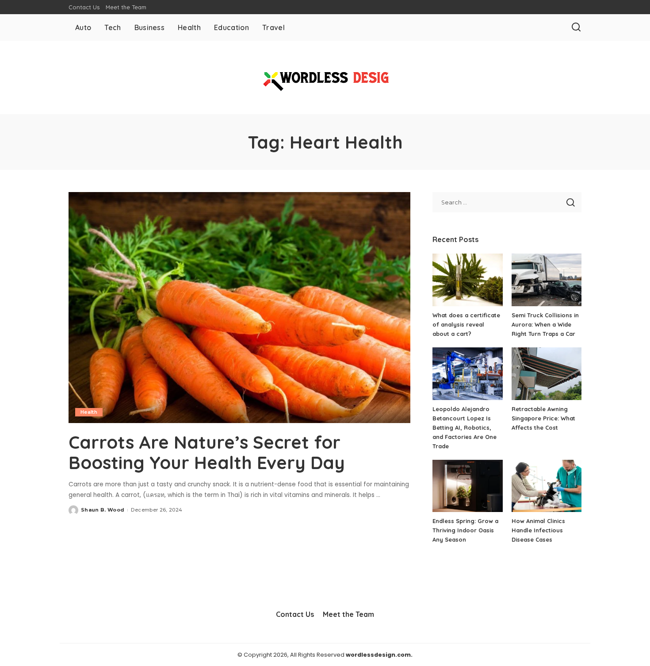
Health (88, 412)
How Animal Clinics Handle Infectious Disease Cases (538, 530)
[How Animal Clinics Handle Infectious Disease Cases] (546, 486)
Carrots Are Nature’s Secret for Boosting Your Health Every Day (207, 452)
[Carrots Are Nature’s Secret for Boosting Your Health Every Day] (239, 307)
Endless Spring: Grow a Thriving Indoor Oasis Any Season (465, 530)
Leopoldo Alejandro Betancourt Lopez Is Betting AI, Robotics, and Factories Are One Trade (464, 427)
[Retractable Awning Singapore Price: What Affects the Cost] (546, 373)
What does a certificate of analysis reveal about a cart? (466, 324)
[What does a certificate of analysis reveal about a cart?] (467, 280)
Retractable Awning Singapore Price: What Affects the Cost (543, 418)
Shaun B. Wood (102, 510)
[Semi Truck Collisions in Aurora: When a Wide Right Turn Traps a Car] (546, 280)
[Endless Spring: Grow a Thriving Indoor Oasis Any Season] (467, 486)
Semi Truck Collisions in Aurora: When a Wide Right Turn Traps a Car (545, 324)
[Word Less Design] (325, 77)
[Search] (576, 27)
